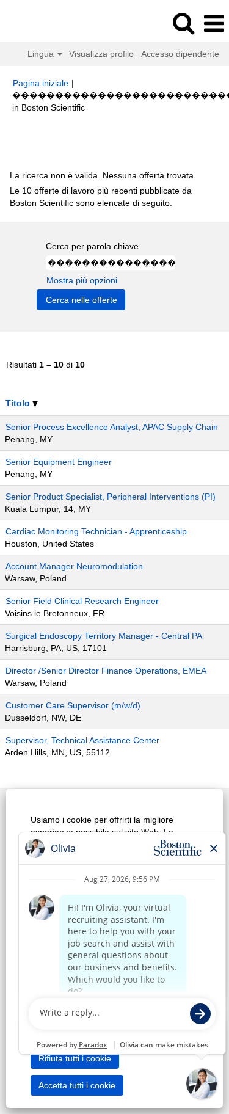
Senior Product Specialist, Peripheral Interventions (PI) (110, 496)
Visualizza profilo (101, 54)
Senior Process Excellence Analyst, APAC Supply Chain (111, 427)
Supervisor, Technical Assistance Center (82, 740)
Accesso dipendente (180, 54)
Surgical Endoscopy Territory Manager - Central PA (103, 636)
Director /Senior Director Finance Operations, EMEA (105, 670)
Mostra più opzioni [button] (81, 280)
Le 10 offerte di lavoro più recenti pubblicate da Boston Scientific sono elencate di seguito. (101, 197)
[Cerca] (183, 23)
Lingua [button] (41, 54)
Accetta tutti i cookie (76, 1085)
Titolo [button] (18, 403)
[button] (213, 23)
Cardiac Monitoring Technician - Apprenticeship (96, 531)
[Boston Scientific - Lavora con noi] (43, 23)
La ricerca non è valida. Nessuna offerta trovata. (103, 175)
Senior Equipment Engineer (58, 462)
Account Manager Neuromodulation (74, 566)
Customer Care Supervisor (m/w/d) (72, 705)
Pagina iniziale (40, 83)
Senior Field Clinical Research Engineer (82, 601)
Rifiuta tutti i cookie (74, 1058)
